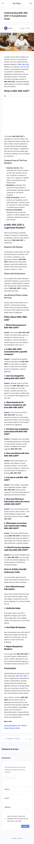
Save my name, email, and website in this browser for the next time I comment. (17, 818)
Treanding (17, 738)
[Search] (31, 3)
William (10, 28)
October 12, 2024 (24, 28)
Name (7, 789)
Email (7, 798)
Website (8, 807)
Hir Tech (17, 3)
